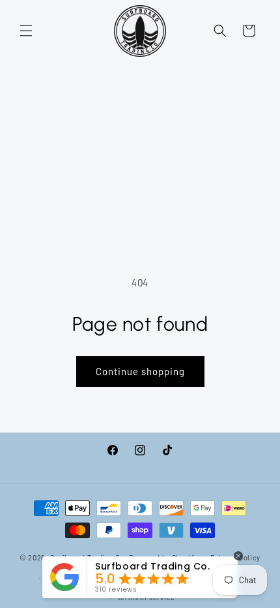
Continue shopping (140, 371)
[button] (26, 30)
